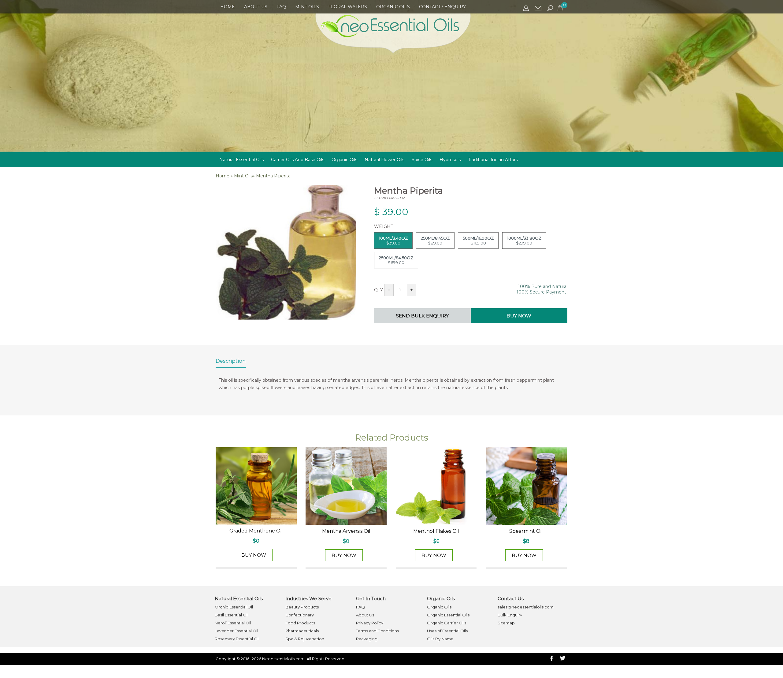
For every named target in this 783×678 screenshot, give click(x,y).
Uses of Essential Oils (447, 630)
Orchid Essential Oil (234, 606)
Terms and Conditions (377, 630)
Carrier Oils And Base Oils (297, 159)
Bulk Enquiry (510, 614)
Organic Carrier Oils (446, 622)
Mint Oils (307, 6)
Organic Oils (393, 6)
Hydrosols (450, 159)
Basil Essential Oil (231, 614)
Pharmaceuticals (302, 630)
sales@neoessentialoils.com (526, 606)
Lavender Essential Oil (236, 630)
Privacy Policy (369, 622)
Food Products (300, 622)
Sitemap (506, 622)
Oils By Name (440, 638)
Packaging (366, 638)
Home (227, 6)
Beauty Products (302, 606)
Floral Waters (347, 6)
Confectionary (299, 614)
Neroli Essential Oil (233, 622)
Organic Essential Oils (448, 614)
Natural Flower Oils (384, 159)
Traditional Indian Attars (493, 159)
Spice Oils (422, 159)
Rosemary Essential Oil (237, 638)
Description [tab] (231, 361)
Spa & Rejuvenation (304, 638)
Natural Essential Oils (241, 159)
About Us (255, 6)
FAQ (281, 6)
